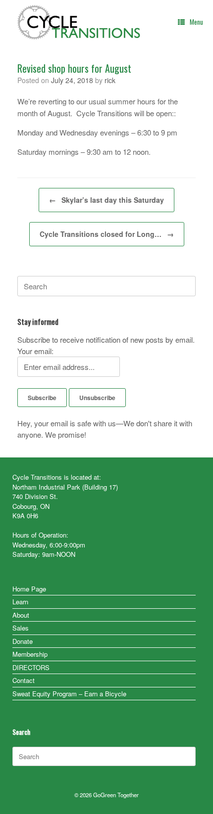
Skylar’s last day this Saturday (106, 200)
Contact (23, 680)
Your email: (35, 351)
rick (110, 80)
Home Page (29, 588)
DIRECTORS (31, 667)
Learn (20, 601)
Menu (196, 22)
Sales (20, 628)
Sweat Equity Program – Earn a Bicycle (69, 693)
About (20, 615)
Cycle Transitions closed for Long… (107, 234)
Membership (30, 654)
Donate (22, 641)
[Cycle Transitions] (79, 22)
